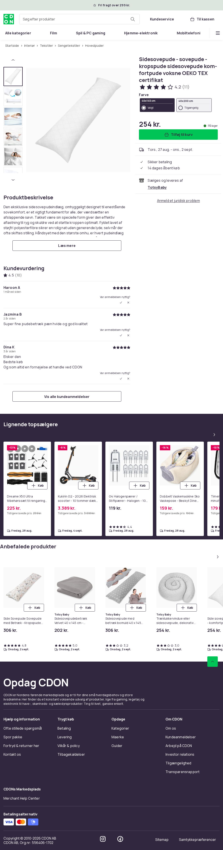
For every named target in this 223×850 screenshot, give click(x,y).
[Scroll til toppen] (212, 661)
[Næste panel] (214, 434)
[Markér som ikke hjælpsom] (128, 302)
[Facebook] (120, 839)
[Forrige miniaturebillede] (13, 60)
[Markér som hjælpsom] (121, 302)
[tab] (13, 76)
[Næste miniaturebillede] (13, 180)
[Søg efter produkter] (132, 19)
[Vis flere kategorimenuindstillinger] (218, 33)
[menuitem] (18, 33)
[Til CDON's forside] (8, 19)
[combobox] (79, 19)
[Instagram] (103, 839)
